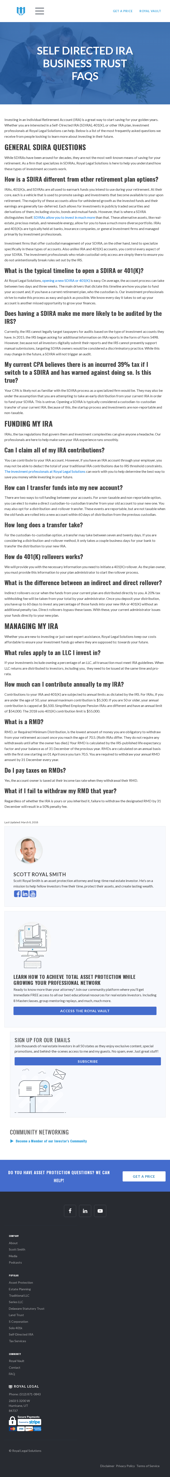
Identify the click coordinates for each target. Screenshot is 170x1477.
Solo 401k (15, 1328)
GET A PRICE (123, 11)
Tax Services (17, 1341)
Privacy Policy (125, 1466)
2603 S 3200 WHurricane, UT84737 (19, 1406)
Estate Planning (20, 1289)
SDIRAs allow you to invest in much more (64, 217)
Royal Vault (16, 1361)
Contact (14, 1367)
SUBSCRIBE (88, 1061)
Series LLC (16, 1302)
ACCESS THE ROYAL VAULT (85, 1011)
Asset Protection (21, 1282)
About (13, 1243)
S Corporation (18, 1321)
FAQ (12, 1374)
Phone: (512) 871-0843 (25, 1394)
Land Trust (16, 1315)
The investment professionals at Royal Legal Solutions (44, 471)
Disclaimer (107, 1466)
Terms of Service (148, 1466)
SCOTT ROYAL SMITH (40, 874)
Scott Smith (17, 1249)
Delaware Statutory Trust (26, 1308)
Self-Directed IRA (21, 1334)
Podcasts (15, 1262)
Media (13, 1256)
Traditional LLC (19, 1295)
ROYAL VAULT (150, 11)
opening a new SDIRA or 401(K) (66, 280)
